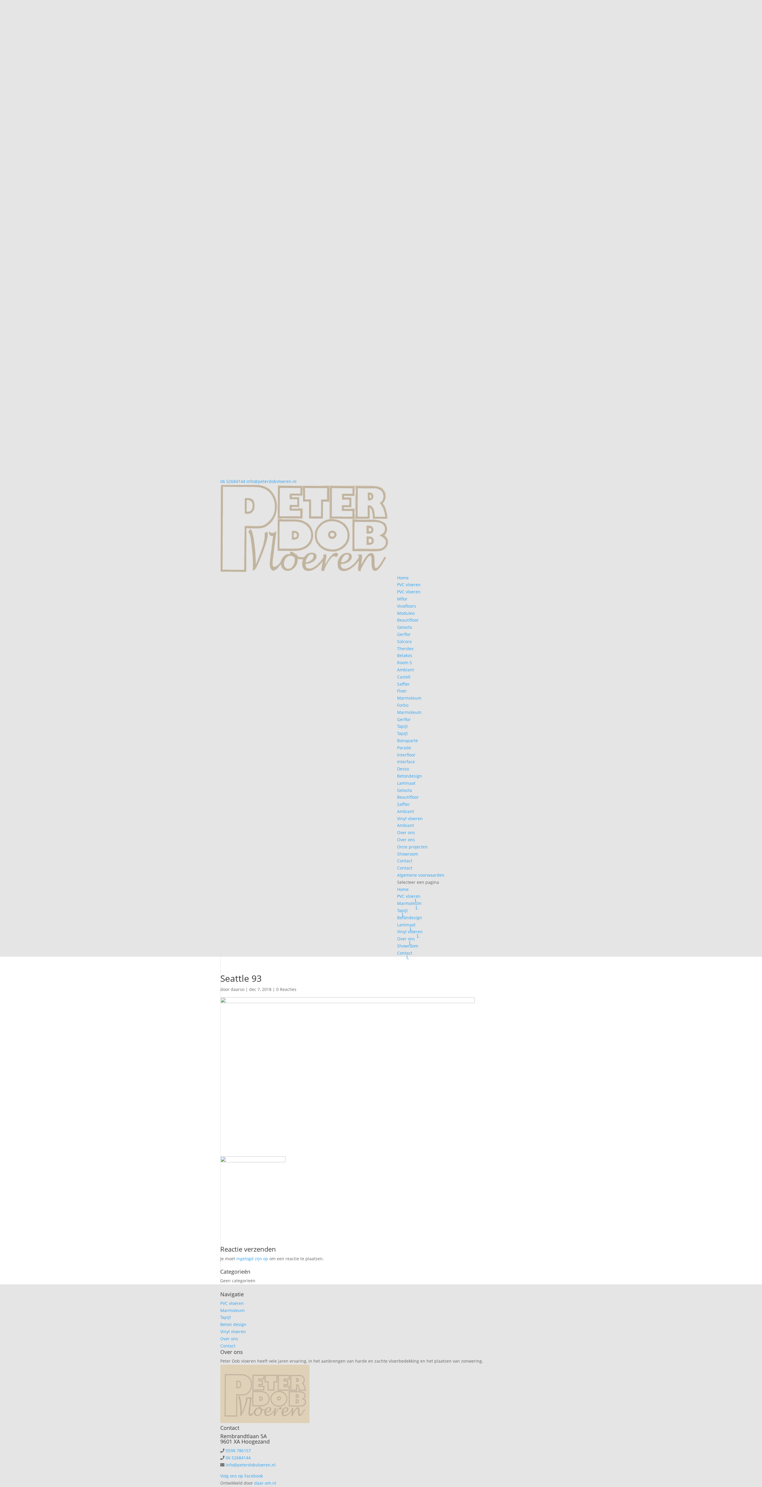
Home (403, 578)
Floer (402, 691)
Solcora (404, 641)
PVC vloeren (409, 584)
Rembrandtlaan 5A (243, 1436)
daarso (237, 989)
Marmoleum (409, 698)
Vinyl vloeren (410, 818)
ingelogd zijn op (252, 1258)
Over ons (406, 832)
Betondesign (409, 776)
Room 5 (404, 662)
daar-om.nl (265, 1483)
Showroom (407, 854)
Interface (406, 761)
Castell (403, 677)
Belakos (404, 655)
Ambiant (405, 670)
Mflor (402, 599)
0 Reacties (286, 989)
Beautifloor (408, 620)
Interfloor (406, 755)
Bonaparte (407, 740)
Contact (404, 861)
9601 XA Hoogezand (245, 1441)
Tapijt (402, 726)
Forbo (402, 705)
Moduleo (406, 613)
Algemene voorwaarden (420, 875)
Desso (403, 769)
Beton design (233, 1324)
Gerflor (404, 634)
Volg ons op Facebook (241, 1476)
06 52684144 (232, 481)
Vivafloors (406, 606)
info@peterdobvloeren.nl (251, 1465)
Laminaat (406, 783)
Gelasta (404, 627)
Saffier (403, 684)
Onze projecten (412, 847)
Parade (404, 747)
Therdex (405, 648)
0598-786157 (238, 1450)
